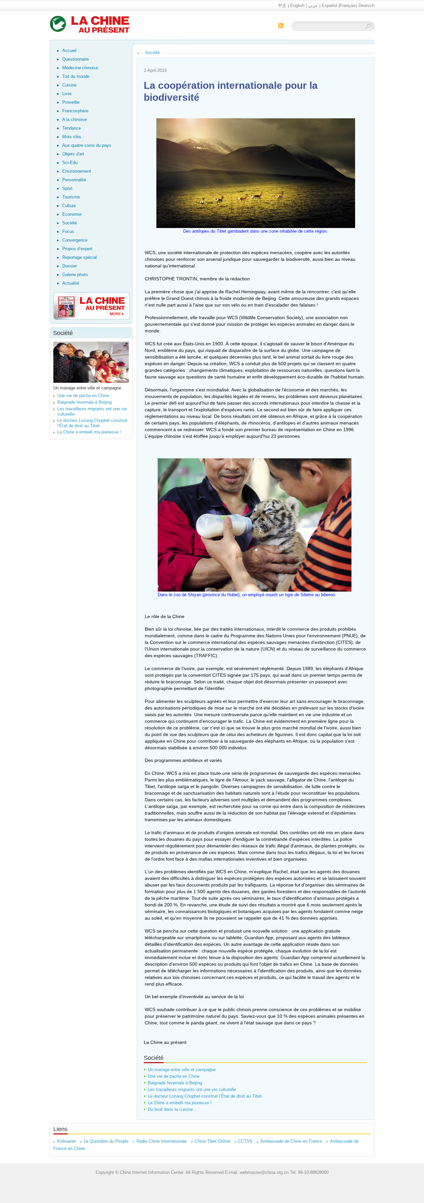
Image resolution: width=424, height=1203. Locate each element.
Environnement (76, 171)
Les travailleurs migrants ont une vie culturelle (192, 1089)
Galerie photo (75, 274)
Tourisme (71, 197)
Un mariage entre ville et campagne (87, 387)
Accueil (69, 50)
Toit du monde (75, 76)
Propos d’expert (77, 248)
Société (69, 222)
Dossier (69, 265)
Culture (69, 205)
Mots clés (71, 136)
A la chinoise (74, 119)
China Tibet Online (212, 1141)
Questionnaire (75, 59)
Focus (68, 231)
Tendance (71, 128)
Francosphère (75, 110)
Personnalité (74, 179)
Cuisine (69, 85)
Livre (67, 93)
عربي (313, 5)
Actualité (70, 283)
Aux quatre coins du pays (86, 145)
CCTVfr (245, 1141)
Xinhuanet (66, 1141)
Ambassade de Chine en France (291, 1141)
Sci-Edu (70, 162)
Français (348, 5)
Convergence (74, 240)
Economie (71, 214)
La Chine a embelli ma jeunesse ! (89, 432)
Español (329, 5)
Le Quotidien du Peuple (106, 1141)
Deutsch (366, 5)
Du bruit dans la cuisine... (172, 1109)
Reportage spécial (79, 257)
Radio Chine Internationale (161, 1141)
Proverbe (71, 102)
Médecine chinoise (80, 67)
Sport (67, 188)
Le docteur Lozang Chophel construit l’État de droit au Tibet (92, 423)
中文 (282, 5)
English (297, 5)
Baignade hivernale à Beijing (84, 402)
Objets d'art (73, 153)
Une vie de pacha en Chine (83, 395)
